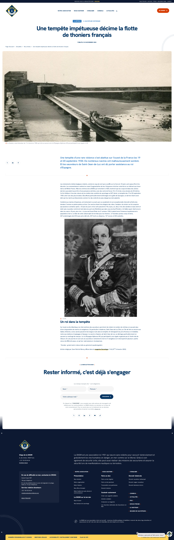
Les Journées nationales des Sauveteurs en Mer (113, 505)
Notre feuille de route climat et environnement (83, 492)
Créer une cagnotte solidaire (109, 496)
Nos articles (27, 46)
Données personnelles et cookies (20, 537)
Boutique (150, 1)
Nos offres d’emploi (79, 488)
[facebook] (18, 163)
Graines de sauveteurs (138, 511)
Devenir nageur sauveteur (136, 482)
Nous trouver (143, 1)
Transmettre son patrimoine (109, 485)
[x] (7, 163)
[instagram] (79, 415)
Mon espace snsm (162, 1)
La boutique (134, 507)
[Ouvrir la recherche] (116, 11)
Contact (169, 1)
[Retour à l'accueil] (12, 11)
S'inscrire (97, 1)
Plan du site (84, 537)
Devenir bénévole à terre (136, 485)
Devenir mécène (106, 488)
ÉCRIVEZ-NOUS (23, 463)
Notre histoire (78, 485)
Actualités (110, 11)
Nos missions (77, 479)
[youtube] (95, 415)
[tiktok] (100, 415)
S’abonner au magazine (108, 502)
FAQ (131, 500)
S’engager (90, 11)
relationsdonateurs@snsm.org (30, 493)
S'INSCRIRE (105, 396)
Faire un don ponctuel (107, 482)
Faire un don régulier (107, 479)
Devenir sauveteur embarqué (137, 479)
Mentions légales (41, 537)
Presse (155, 1)
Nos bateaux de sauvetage (81, 503)
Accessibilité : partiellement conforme (63, 537)
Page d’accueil (10, 46)
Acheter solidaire (106, 499)
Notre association (64, 11)
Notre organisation (79, 482)
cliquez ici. (97, 409)
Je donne (162, 10)
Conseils (100, 11)
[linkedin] (13, 163)
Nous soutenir (79, 11)
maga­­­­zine (101, 349)
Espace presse (135, 504)
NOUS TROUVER (25, 498)
